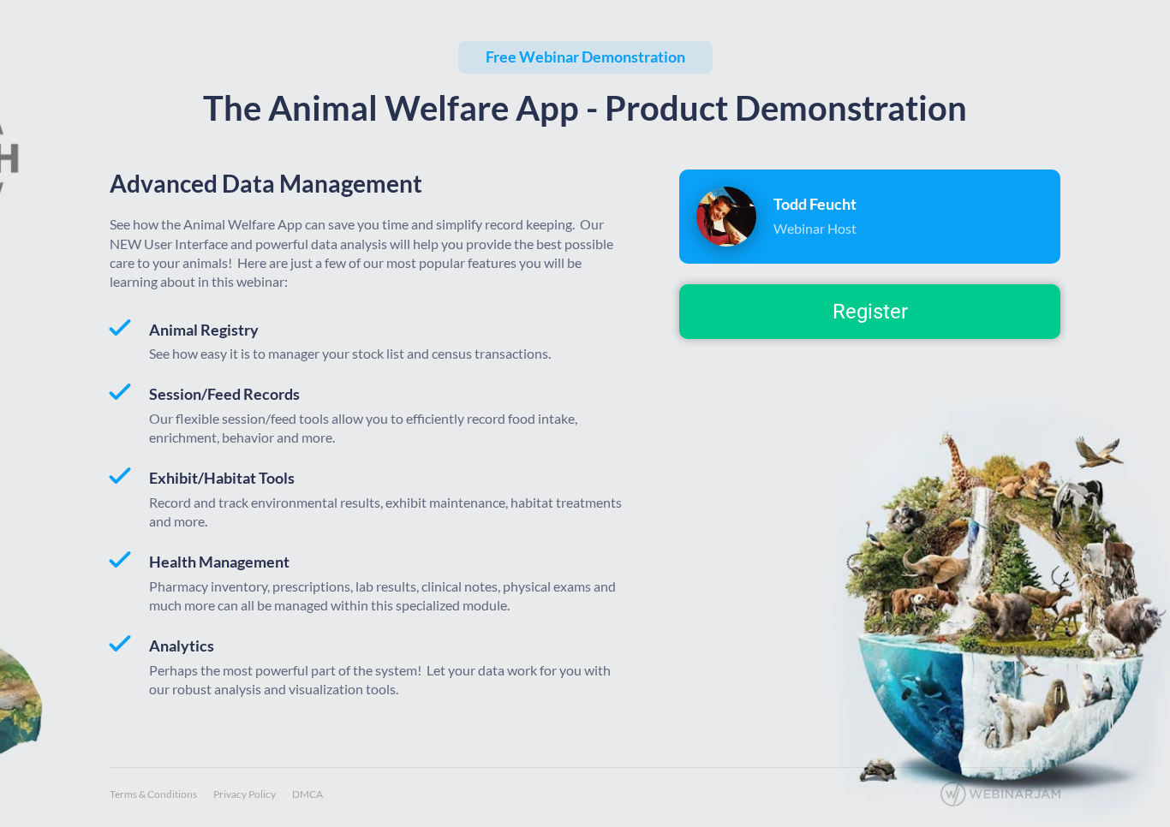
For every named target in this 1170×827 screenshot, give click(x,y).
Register (870, 312)
